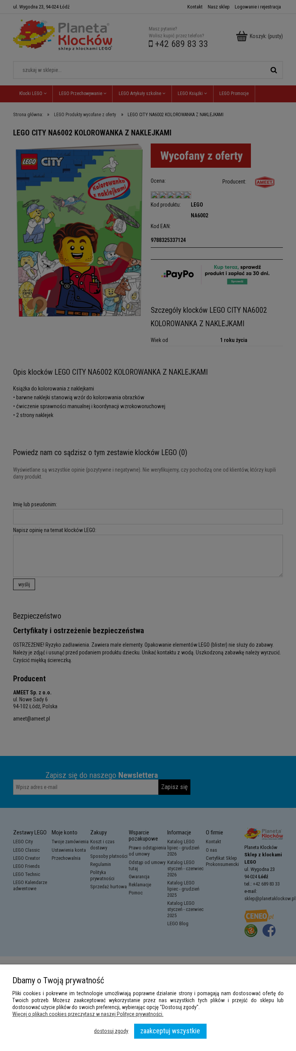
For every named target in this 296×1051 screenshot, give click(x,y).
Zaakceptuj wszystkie (170, 1031)
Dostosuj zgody (111, 1031)
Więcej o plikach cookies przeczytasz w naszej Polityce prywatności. (87, 1014)
